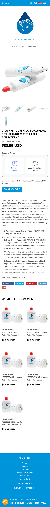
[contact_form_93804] (5, 502)
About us (25, 466)
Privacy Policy (25, 475)
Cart (35, 3)
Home (4, 47)
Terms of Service (25, 479)
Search (25, 463)
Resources (25, 469)
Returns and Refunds (25, 472)
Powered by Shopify (31, 499)
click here (41, 272)
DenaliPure (19, 499)
